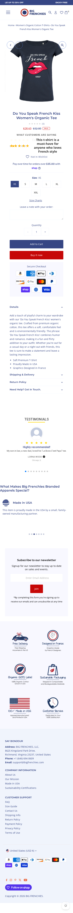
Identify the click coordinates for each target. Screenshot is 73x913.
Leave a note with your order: (36, 206)
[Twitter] (20, 880)
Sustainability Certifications (20, 787)
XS (14, 184)
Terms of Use (12, 832)
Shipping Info (12, 815)
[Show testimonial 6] (25, 146)
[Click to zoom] (62, 45)
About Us (10, 774)
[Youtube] (25, 880)
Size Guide (11, 806)
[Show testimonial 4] (19, 146)
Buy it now (36, 255)
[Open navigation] (8, 12)
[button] (36, 141)
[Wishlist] (61, 12)
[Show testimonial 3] (16, 146)
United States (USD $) (22, 850)
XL (57, 184)
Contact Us (11, 810)
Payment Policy (13, 824)
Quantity (36, 225)
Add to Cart (36, 244)
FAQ (7, 802)
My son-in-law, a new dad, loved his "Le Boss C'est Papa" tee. (36, 451)
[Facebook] (6, 880)
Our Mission (12, 779)
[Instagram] (11, 880)
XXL (36, 192)
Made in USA (12, 783)
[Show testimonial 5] (22, 146)
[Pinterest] (15, 880)
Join (36, 588)
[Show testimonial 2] (13, 146)
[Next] (19, 45)
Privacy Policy (12, 828)
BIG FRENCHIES (34, 896)
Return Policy (12, 819)
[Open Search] (50, 12)
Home (11, 25)
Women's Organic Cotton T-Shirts (33, 25)
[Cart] (66, 12)
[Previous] (10, 45)
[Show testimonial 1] (10, 146)
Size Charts (35, 200)
